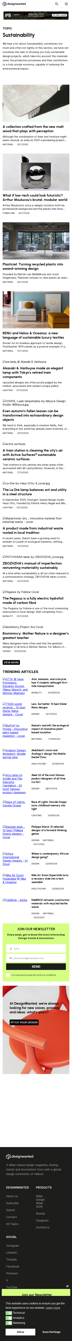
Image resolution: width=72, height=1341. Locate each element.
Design (6, 651)
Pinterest (12, 1273)
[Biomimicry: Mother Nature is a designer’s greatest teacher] (23, 627)
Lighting (8, 390)
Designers (42, 1220)
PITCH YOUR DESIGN (24, 1022)
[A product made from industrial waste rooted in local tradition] (36, 522)
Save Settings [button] (51, 1331)
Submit (10, 1210)
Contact (11, 1217)
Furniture (9, 213)
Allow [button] (20, 1331)
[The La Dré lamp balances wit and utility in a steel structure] (26, 483)
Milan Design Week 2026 (40, 1201)
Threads (11, 1259)
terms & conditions (46, 975)
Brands (40, 1213)
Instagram (12, 1245)
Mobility (8, 616)
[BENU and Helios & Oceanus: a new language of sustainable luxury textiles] (36, 326)
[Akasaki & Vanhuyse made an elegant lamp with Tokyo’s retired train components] (24, 361)
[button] (9, 1313)
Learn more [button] (53, 1307)
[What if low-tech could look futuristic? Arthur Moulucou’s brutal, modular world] (36, 189)
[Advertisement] (36, 1111)
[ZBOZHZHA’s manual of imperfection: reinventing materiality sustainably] (33, 557)
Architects (42, 1227)
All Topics (12, 1224)
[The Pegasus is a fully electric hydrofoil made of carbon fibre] (21, 592)
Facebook (12, 1266)
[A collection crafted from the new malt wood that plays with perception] (36, 120)
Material (8, 144)
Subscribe (12, 1203)
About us (12, 1196)
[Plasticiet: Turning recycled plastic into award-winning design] (36, 258)
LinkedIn (11, 1252)
